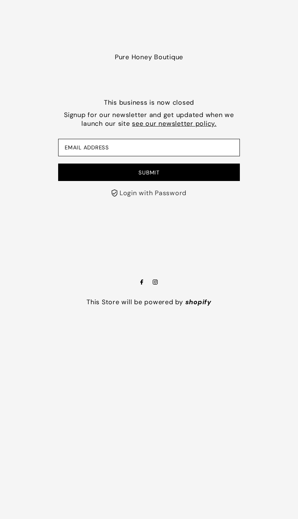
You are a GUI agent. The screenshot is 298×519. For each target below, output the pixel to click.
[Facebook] (141, 282)
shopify (198, 302)
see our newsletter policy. (174, 123)
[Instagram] (155, 282)
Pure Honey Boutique (149, 57)
